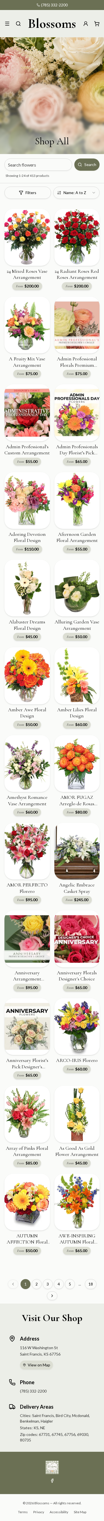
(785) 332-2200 (54, 5)
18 (90, 1284)
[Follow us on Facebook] (52, 1480)
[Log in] (86, 24)
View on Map (39, 1365)
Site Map (80, 1512)
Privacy (38, 1512)
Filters (31, 192)
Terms (23, 1512)
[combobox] (76, 193)
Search (90, 164)
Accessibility (59, 1512)
